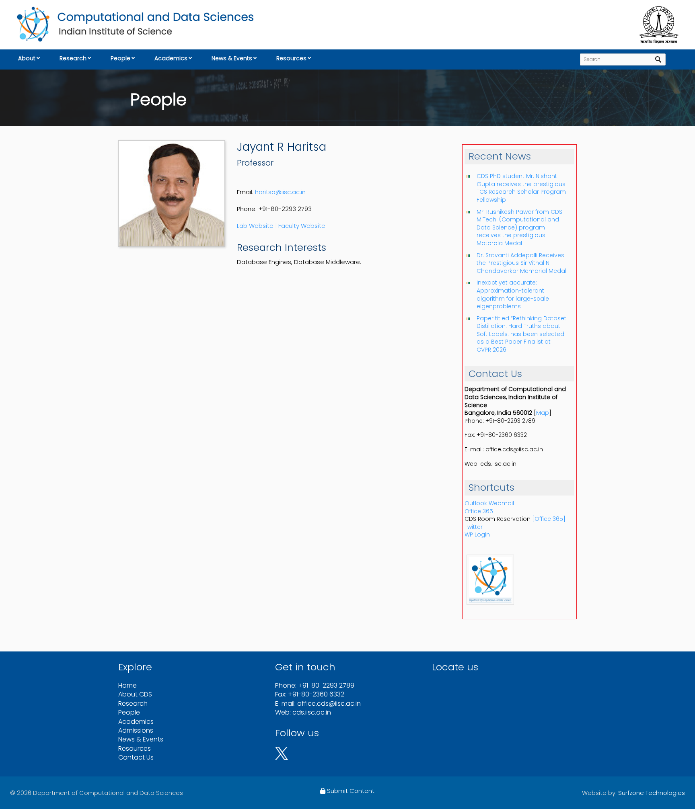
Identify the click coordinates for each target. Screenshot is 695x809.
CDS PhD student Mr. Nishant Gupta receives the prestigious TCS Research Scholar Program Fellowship (521, 188)
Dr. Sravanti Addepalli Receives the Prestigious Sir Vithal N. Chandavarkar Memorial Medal (521, 263)
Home (127, 685)
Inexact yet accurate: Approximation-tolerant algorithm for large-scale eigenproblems (513, 294)
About (26, 58)
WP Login (477, 534)
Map (542, 413)
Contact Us (136, 757)
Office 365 (479, 511)
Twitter (474, 527)
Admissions (135, 730)
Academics (170, 58)
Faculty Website (301, 225)
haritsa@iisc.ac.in (280, 192)
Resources (291, 58)
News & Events (232, 58)
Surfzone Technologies (651, 793)
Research (73, 58)
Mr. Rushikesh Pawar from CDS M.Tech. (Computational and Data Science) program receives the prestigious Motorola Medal (519, 227)
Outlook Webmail (489, 503)
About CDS (135, 694)
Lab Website (255, 225)
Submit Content (349, 790)
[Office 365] (548, 519)
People (120, 58)
